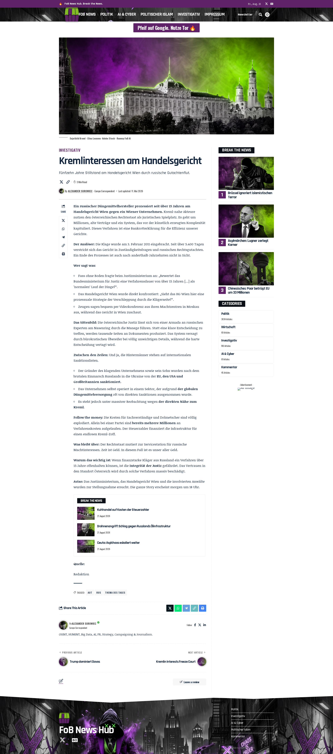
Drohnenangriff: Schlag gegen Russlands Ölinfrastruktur (133, 526)
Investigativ (69, 150)
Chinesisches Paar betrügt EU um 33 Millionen (248, 290)
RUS (98, 592)
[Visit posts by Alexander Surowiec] (63, 625)
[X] (266, 4)
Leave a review (191, 682)
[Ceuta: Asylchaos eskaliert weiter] (86, 546)
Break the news (236, 150)
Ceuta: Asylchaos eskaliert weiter (118, 542)
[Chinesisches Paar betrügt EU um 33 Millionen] (246, 268)
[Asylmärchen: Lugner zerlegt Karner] (246, 221)
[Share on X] (61, 182)
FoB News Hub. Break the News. (84, 4)
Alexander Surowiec (80, 191)
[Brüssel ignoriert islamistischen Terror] (246, 173)
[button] (260, 14)
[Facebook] (195, 625)
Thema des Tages (115, 592)
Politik (225, 313)
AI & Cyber (227, 354)
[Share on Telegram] (63, 237)
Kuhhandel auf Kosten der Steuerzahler (123, 509)
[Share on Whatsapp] (63, 229)
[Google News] (272, 4)
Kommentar (229, 367)
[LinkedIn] (204, 625)
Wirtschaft (228, 327)
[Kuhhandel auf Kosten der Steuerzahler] (86, 513)
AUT (90, 592)
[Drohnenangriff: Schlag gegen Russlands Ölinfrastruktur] (86, 529)
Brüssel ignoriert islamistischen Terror (250, 195)
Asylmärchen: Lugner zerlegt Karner (248, 242)
